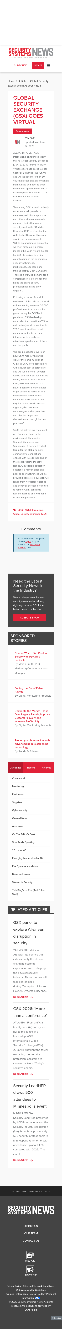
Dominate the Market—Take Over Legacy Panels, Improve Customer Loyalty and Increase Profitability (32, 716)
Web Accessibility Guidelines (31, 1290)
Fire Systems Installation (25, 866)
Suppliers (17, 802)
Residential (18, 794)
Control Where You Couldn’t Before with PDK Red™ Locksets (31, 657)
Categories (15, 767)
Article (23, 81)
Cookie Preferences (17, 1294)
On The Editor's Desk (23, 834)
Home (11, 81)
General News (22, 131)
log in (28, 541)
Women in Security (22, 882)
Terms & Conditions (43, 1286)
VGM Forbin (31, 1309)
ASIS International (34, 510)
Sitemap (27, 1286)
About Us (31, 1226)
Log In (38, 65)
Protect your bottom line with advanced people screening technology (32, 744)
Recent (31, 767)
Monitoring (18, 786)
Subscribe (20, 65)
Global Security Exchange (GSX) (30, 514)
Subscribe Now (29, 617)
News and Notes (21, 874)
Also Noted (18, 826)
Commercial (18, 778)
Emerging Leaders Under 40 (27, 858)
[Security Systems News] (31, 53)
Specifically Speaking (23, 842)
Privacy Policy (14, 1286)
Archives (46, 767)
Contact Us (31, 1240)
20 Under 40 (19, 850)
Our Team (31, 1233)
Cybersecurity (19, 810)
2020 (21, 510)
